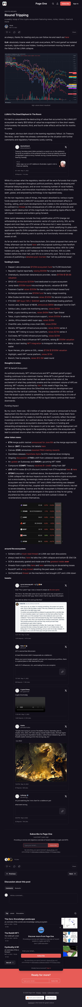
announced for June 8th (42, 442)
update (14, 462)
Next (71, 874)
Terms (44, 993)
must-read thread (30, 554)
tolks (11, 25)
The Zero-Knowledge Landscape (20, 919)
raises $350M (30, 289)
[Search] (53, 4)
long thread (28, 569)
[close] (60, 927)
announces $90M (46, 305)
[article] (41, 923)
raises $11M (46, 354)
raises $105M (54, 316)
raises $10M (51, 324)
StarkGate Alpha (33, 454)
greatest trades (57, 561)
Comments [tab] (9, 888)
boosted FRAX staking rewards (46, 450)
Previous (12, 874)
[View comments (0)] (14, 32)
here (67, 37)
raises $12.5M (37, 358)
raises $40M (42, 312)
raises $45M (54, 309)
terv (40, 385)
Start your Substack (36, 998)
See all (8, 963)
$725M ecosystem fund (41, 267)
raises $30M (48, 320)
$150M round (25, 285)
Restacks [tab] (18, 888)
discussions (21, 458)
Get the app (51, 998)
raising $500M (40, 271)
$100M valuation (66, 339)
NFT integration (34, 343)
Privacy (38, 993)
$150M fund (38, 293)
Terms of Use (50, 960)
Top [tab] (7, 913)
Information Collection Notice (40, 962)
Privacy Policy (56, 962)
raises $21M (54, 332)
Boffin (15, 938)
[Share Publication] (57, 4)
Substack (31, 1003)
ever (67, 561)
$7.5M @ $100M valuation (55, 350)
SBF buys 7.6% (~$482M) (28, 301)
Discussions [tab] (20, 913)
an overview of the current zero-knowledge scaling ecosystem (26, 922)
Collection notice (53, 993)
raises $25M (54, 336)
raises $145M (45, 297)
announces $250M (25, 282)
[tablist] (13, 888)
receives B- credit (43, 465)
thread (22, 207)
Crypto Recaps (11, 11)
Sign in (75, 4)
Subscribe (65, 4)
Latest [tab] (12, 913)
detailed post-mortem (36, 257)
